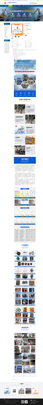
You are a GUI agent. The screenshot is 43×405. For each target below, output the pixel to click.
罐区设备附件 (6, 29)
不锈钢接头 (6, 30)
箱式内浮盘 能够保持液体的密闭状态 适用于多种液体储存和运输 (7, 51)
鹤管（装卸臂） (6, 25)
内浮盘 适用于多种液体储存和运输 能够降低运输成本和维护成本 (7, 45)
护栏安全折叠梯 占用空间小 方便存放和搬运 (7, 44)
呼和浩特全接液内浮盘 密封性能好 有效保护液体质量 (7, 46)
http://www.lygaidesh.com (14, 379)
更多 (9, 40)
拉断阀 (5, 34)
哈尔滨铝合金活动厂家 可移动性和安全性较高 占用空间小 (7, 50)
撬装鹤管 (5, 33)
